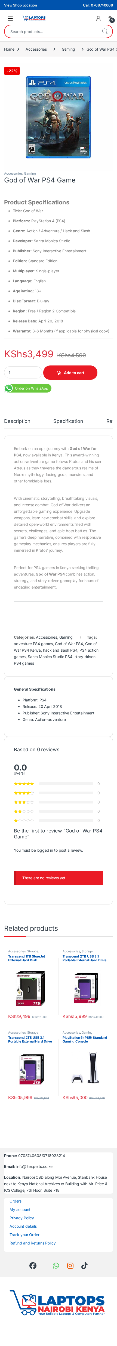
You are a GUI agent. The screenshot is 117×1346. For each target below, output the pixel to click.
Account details (23, 1226)
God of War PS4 (69, 643)
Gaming (68, 49)
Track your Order (24, 1234)
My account (20, 1209)
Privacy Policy (22, 1218)
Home (9, 49)
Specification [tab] (68, 421)
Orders (15, 1201)
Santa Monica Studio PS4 (50, 656)
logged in (45, 850)
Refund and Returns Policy (33, 1243)
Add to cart (74, 372)
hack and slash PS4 (60, 650)
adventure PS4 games (33, 643)
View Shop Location (20, 5)
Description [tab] (17, 421)
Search (104, 31)
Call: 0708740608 (98, 5)
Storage (32, 951)
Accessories (36, 49)
